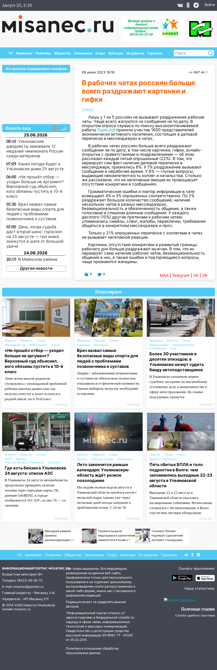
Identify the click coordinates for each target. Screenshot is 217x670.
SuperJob (106, 129)
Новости (10, 340)
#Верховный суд (15, 345)
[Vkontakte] (180, 6)
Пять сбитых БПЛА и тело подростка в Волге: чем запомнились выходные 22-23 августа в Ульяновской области (180, 475)
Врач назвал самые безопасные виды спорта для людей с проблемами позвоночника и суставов (107, 358)
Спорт (100, 53)
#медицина (101, 345)
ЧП (10, 53)
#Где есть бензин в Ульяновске (24, 462)
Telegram (181, 275)
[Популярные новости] (63, 128)
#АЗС (8, 459)
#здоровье (83, 345)
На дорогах (135, 53)
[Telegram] (196, 6)
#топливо (54, 462)
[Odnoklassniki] (188, 6)
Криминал (24, 53)
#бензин (21, 459)
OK (204, 275)
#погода (82, 459)
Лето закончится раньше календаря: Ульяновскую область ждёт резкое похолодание (103, 472)
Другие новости (36, 268)
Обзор (168, 454)
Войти (210, 5)
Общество (62, 53)
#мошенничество (183, 345)
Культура (115, 53)
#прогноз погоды (102, 459)
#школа (55, 345)
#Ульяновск (125, 459)
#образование (38, 345)
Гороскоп (155, 53)
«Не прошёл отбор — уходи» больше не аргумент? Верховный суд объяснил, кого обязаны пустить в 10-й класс (34, 361)
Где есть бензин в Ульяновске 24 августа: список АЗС (35, 470)
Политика (43, 53)
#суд (173, 348)
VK (196, 275)
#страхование (157, 348)
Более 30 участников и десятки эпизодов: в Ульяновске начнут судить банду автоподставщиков (176, 361)
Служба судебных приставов (195, 615)
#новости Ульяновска (163, 459)
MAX (164, 275)
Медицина (83, 340)
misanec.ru (22, 609)
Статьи (41, 340)
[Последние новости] (54, 128)
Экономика (83, 53)
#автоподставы (158, 345)
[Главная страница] (60, 22)
